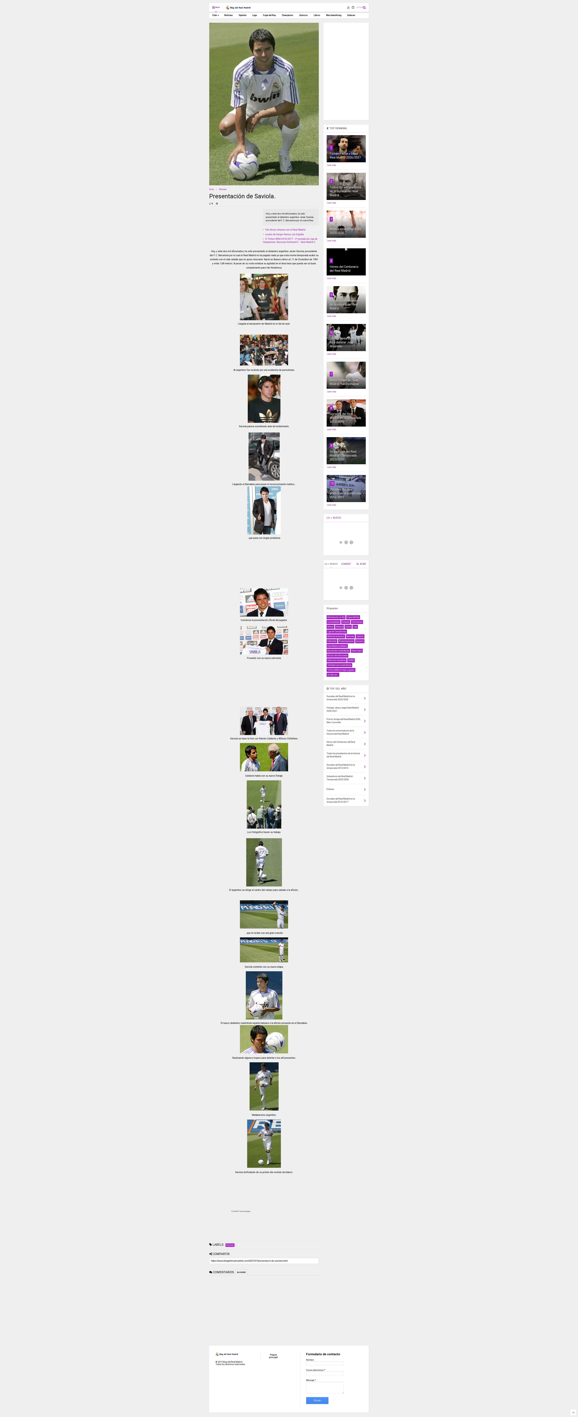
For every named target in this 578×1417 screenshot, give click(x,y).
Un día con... (333, 674)
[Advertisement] (231, 228)
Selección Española (336, 660)
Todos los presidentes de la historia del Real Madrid (344, 304)
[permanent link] (217, 203)
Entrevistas (357, 622)
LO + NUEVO (334, 517)
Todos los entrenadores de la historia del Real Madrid (345, 191)
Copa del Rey (269, 15)
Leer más (331, 165)
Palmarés (332, 641)
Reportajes (357, 650)
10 (332, 483)
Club (214, 15)
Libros (317, 15)
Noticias (228, 15)
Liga (254, 15)
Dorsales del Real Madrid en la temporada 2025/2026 (345, 229)
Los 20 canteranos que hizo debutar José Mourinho (345, 342)
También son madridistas (339, 665)
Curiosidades (333, 622)
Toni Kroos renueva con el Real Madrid (285, 229)
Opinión (242, 15)
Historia (339, 626)
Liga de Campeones (336, 631)
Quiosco (303, 15)
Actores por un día (336, 617)
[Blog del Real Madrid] (238, 8)
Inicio (211, 189)
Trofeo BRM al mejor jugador (341, 670)
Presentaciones (346, 641)
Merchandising (333, 15)
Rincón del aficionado (337, 655)
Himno (330, 626)
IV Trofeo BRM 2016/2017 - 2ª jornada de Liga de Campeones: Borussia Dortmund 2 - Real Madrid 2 (290, 240)
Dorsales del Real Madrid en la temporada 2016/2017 (345, 493)
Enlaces (351, 15)
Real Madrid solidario (337, 646)
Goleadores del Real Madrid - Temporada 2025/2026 (343, 455)
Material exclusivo (335, 636)
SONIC (351, 660)
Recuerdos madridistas (338, 650)
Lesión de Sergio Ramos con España (284, 234)
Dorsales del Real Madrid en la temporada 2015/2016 (345, 418)
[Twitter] (353, 7)
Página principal (273, 1356)
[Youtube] (348, 7)
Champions (287, 15)
